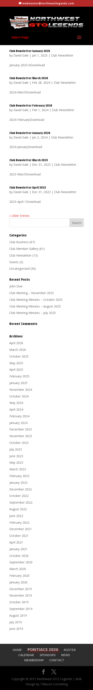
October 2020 (19, 556)
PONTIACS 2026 (42, 649)
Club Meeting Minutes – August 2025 (35, 306)
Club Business (19, 242)
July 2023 (15, 449)
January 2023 (18, 482)
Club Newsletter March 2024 (28, 78)
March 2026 (17, 350)
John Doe (15, 286)
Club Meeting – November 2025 (31, 293)
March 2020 (17, 569)
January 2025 (18, 383)
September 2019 (20, 609)
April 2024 (16, 409)
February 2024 (19, 416)
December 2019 (20, 589)
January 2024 (18, 423)
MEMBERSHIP (34, 660)
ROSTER (70, 650)
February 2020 (19, 575)
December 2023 (20, 429)
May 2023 (16, 462)
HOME (17, 650)
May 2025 (16, 363)
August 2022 (18, 509)
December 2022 (20, 489)
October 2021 (19, 536)
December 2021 (20, 529)
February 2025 (19, 376)
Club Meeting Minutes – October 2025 (36, 300)
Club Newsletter (62, 55)
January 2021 (18, 549)
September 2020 (20, 562)
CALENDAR (26, 655)
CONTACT (56, 660)
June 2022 (16, 516)
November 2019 (20, 595)
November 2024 (20, 390)
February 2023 (19, 476)
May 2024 (16, 403)
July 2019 (15, 622)
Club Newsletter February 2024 (30, 105)
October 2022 (19, 496)
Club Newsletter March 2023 (28, 160)
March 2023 (17, 469)
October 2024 (19, 396)
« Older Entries (19, 216)
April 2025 (16, 369)
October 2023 (19, 443)
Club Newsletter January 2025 (29, 51)
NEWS (65, 655)
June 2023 (16, 456)
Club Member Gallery (23, 249)
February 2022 (19, 522)
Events (14, 262)
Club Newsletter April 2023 (27, 187)
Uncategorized (19, 268)
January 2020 (18, 582)
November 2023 (20, 436)
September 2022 (20, 502)
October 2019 (19, 602)
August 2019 (18, 615)
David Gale (21, 55)
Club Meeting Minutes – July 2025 (32, 313)
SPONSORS (48, 655)
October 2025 (19, 356)
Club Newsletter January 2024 (29, 133)
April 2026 (16, 343)
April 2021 (16, 542)
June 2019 (16, 629)
